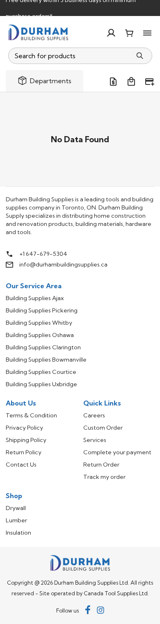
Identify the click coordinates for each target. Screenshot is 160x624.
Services (94, 440)
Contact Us (21, 464)
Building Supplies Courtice (41, 372)
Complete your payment (117, 452)
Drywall (16, 508)
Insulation (18, 532)
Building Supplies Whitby (39, 322)
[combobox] (70, 56)
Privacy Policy (24, 427)
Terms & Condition (31, 415)
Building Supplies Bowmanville (46, 359)
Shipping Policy (26, 440)
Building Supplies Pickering (42, 310)
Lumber (16, 520)
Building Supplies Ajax (35, 298)
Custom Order (103, 427)
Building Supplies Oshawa (40, 335)
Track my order (104, 477)
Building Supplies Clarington (43, 347)
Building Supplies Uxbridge (41, 384)
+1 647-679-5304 (43, 253)
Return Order (101, 464)
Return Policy (23, 452)
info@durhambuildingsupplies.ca (63, 264)
